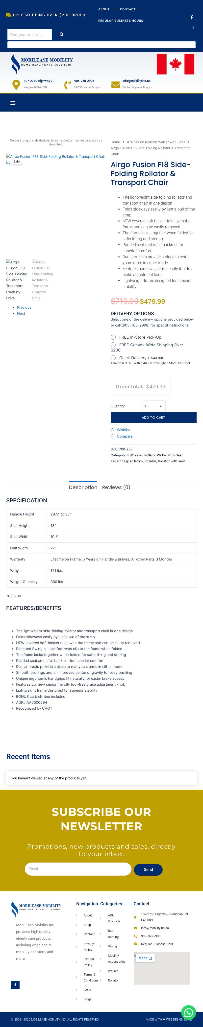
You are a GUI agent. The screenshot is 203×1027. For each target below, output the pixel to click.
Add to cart (153, 417)
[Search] (62, 34)
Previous (24, 307)
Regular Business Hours (120, 21)
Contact (128, 9)
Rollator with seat (171, 461)
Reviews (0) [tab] (116, 487)
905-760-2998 (84, 81)
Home (115, 142)
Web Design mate (179, 1019)
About (104, 9)
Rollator (150, 461)
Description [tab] (83, 487)
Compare (124, 436)
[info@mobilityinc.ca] (115, 84)
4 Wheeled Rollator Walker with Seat (156, 142)
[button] (13, 102)
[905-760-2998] (67, 84)
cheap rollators (131, 461)
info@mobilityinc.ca (137, 81)
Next (21, 313)
